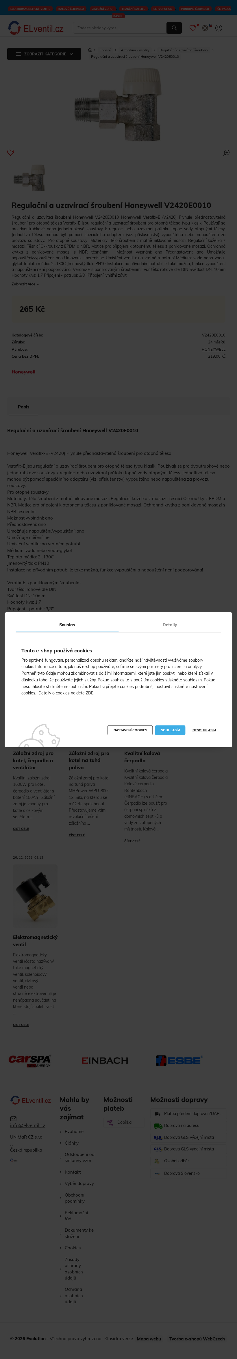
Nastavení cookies (130, 730)
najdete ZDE (82, 693)
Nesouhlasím (204, 730)
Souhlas (67, 624)
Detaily (170, 624)
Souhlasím (170, 730)
